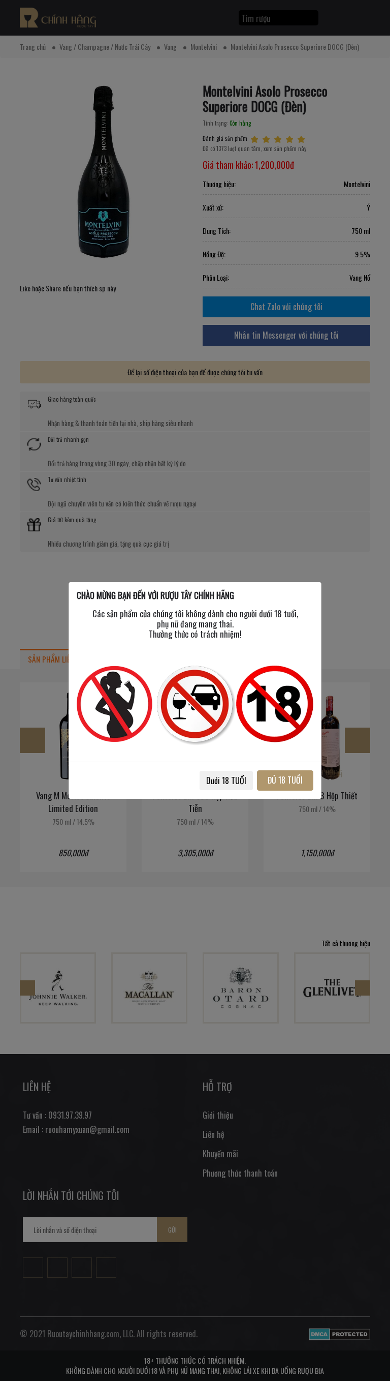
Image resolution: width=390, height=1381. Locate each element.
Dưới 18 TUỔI (226, 780)
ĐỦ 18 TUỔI (285, 780)
